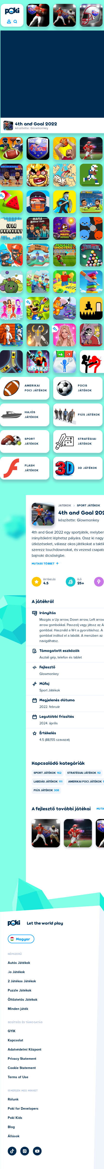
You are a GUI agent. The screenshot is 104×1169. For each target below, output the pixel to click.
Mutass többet (43, 563)
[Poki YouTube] (37, 1151)
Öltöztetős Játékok (22, 999)
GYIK (11, 1031)
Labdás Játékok (48, 781)
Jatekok (64, 505)
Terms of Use (18, 1077)
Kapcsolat (15, 1040)
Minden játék (18, 1009)
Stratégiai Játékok (84, 773)
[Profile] (9, 22)
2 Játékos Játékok (22, 981)
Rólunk (13, 1099)
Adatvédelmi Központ (24, 1049)
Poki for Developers (23, 1108)
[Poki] (12, 11)
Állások (13, 1136)
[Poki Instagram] (24, 1151)
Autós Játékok (19, 963)
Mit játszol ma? (15, 22)
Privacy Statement (22, 1059)
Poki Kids (15, 1118)
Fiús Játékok (46, 790)
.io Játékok (16, 972)
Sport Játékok (88, 505)
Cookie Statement (22, 1068)
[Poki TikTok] (12, 1151)
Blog (11, 1127)
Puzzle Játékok (19, 990)
